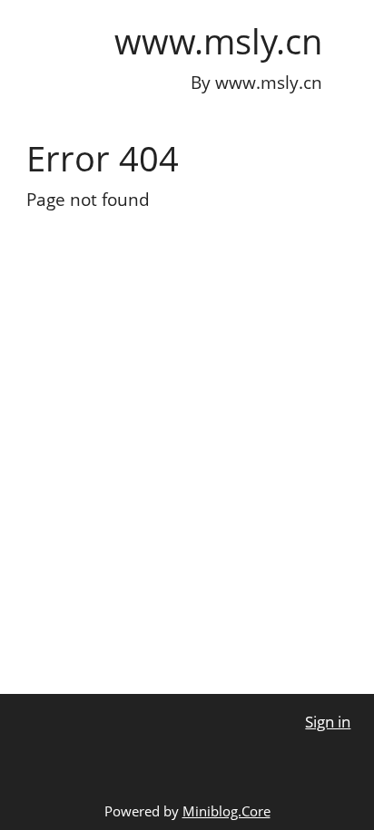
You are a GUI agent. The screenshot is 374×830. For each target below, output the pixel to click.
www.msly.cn (218, 40)
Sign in (327, 721)
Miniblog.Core (226, 811)
